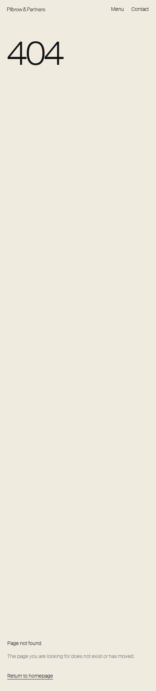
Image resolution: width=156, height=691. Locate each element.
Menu (117, 9)
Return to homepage (30, 676)
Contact (140, 9)
